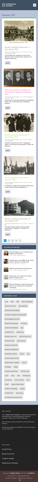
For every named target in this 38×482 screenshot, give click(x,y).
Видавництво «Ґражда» (10, 463)
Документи (30, 97)
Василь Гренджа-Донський (15, 315)
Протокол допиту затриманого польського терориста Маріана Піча (18, 92)
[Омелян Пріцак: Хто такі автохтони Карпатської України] (6, 253)
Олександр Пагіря (12, 358)
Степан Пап (24, 371)
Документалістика (8, 454)
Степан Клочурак (11, 371)
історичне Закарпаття (13, 397)
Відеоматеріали (21, 255)
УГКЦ (12, 376)
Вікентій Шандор (11, 323)
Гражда (24, 323)
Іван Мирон (23, 306)
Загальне (7, 98)
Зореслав (20, 332)
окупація (19, 393)
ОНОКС (22, 354)
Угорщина (26, 376)
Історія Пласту (7, 449)
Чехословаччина (17, 384)
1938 (12, 302)
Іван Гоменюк (27, 302)
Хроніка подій (8, 53)
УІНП (6, 376)
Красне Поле (9, 341)
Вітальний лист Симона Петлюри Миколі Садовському (20, 277)
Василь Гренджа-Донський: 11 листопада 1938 (17, 48)
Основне (30, 139)
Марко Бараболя (11, 345)
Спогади (30, 52)
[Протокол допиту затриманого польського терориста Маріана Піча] (19, 78)
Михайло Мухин (11, 354)
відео (22, 389)
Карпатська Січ (25, 336)
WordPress (31, 473)
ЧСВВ (6, 384)
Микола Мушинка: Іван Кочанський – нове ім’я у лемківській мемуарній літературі (21, 285)
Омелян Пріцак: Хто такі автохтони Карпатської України (21, 253)
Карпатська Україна (12, 415)
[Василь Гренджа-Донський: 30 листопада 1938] (19, 206)
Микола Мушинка (11, 349)
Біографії (19, 270)
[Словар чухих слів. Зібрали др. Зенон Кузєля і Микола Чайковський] (6, 261)
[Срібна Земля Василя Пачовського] (6, 269)
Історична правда (8, 458)
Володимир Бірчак (12, 319)
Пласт (24, 363)
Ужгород (8, 380)
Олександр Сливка (12, 363)
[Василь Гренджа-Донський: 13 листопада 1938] (19, 123)
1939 (17, 302)
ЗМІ (22, 328)
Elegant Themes (15, 473)
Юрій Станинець (11, 389)
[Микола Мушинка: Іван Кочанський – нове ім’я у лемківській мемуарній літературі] (6, 285)
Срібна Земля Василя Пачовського (20, 268)
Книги (18, 263)
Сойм (16, 367)
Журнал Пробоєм (11, 328)
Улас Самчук (19, 380)
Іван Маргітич (10, 306)
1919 (6, 302)
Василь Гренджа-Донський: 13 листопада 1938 (17, 136)
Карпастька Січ (11, 336)
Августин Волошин (12, 310)
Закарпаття (9, 332)
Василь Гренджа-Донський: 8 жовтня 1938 (17, 178)
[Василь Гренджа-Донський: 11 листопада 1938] (19, 32)
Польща (8, 367)
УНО (18, 376)
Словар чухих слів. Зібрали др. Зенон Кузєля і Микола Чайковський (21, 261)
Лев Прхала (21, 341)
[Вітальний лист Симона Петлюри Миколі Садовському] (6, 277)
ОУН (28, 354)
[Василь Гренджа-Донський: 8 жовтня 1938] (19, 165)
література (9, 393)
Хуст (28, 380)
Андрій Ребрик (15, 52)
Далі (8, 63)
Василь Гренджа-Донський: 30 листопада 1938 (18, 219)
